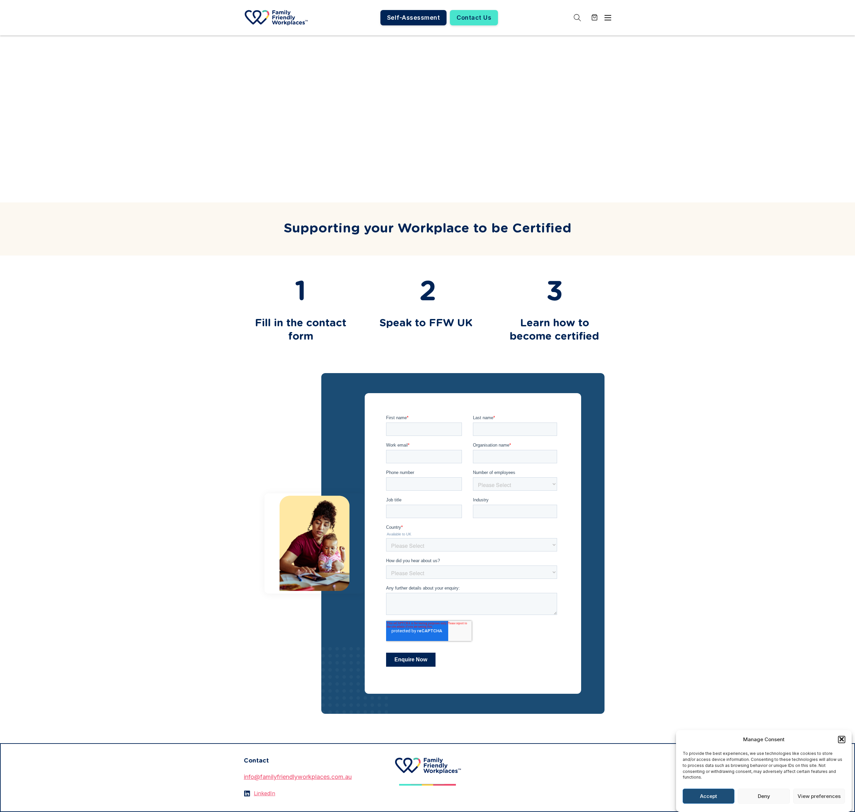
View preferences (819, 796)
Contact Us (474, 17)
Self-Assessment (413, 17)
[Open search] (577, 18)
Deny (764, 796)
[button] (841, 739)
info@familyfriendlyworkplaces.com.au (298, 776)
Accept (708, 796)
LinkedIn (264, 793)
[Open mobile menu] (608, 17)
